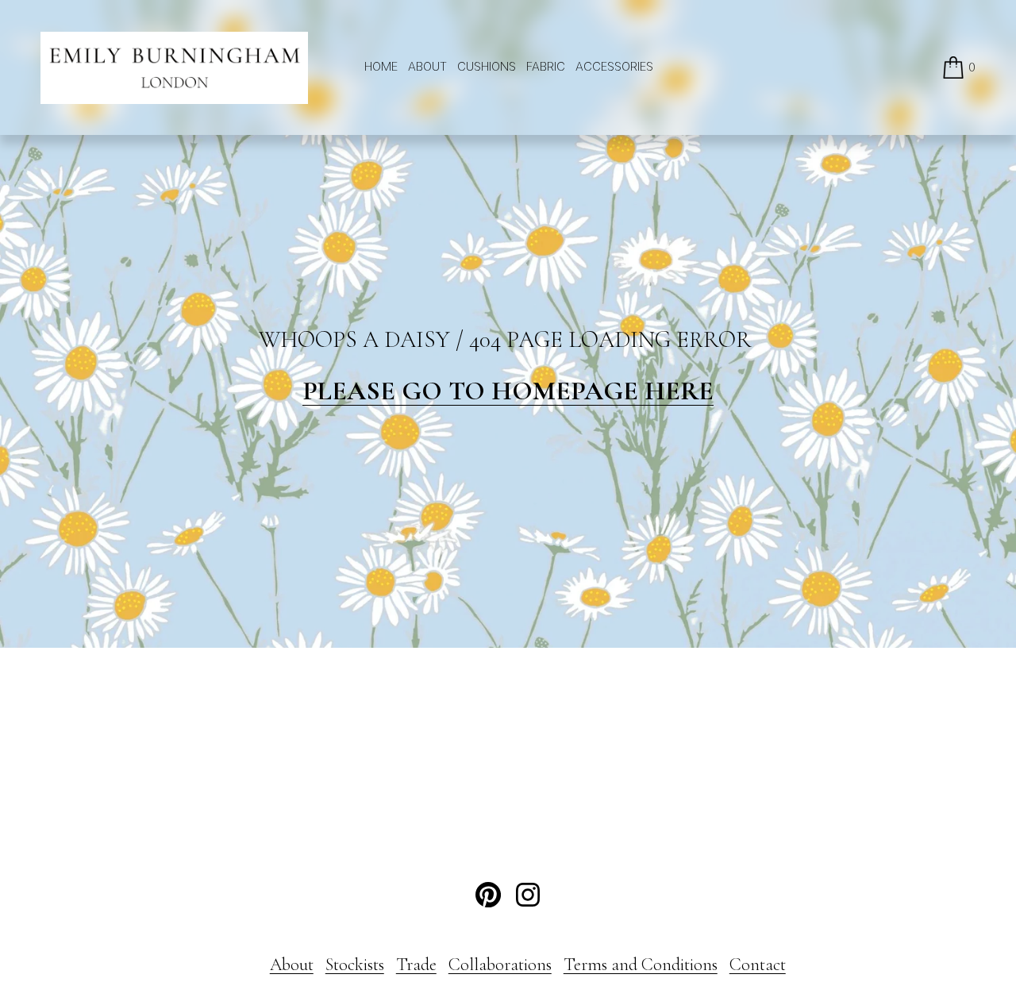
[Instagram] (528, 894)
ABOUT (427, 67)
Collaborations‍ (500, 964)
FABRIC (545, 67)
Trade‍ (416, 964)
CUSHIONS (486, 67)
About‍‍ (292, 964)
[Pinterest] (488, 894)
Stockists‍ (354, 964)
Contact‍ (757, 964)
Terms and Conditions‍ (641, 964)
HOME (381, 67)
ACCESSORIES (614, 67)
